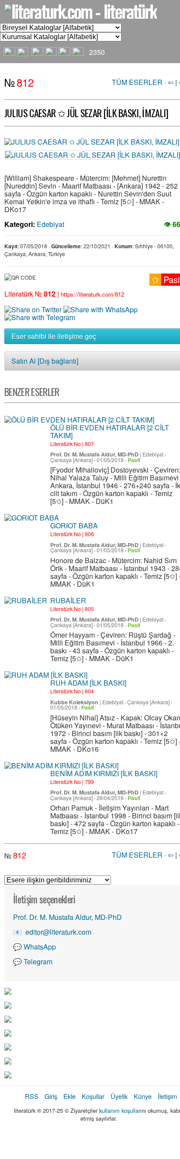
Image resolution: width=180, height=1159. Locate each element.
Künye (143, 1096)
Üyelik (119, 1096)
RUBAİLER (68, 600)
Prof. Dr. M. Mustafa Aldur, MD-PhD (94, 454)
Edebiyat (50, 224)
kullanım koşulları (120, 1110)
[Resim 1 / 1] (91, 141)
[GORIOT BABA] (31, 518)
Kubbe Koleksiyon (74, 702)
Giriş (51, 1096)
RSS (31, 1096)
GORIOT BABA (74, 525)
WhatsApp (40, 947)
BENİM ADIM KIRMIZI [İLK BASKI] (103, 773)
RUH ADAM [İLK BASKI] (88, 683)
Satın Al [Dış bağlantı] (44, 361)
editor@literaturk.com (58, 932)
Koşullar (93, 1096)
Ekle (69, 1096)
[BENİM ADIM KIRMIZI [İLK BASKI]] (61, 766)
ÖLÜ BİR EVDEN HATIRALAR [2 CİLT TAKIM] (109, 431)
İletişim (167, 1096)
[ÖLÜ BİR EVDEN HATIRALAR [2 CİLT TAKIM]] (79, 420)
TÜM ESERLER (137, 82)
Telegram (38, 961)
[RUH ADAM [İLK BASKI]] (45, 675)
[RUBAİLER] (25, 601)
